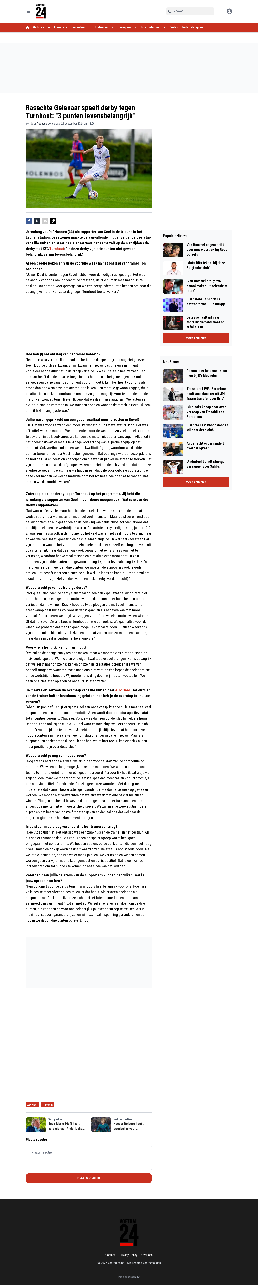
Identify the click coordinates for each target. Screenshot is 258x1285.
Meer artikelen (196, 338)
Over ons (147, 1255)
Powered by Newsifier (129, 1276)
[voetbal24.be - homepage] (41, 11)
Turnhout (56, 248)
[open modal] (229, 11)
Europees (125, 27)
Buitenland (102, 27)
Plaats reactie (89, 1178)
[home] (27, 27)
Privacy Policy (128, 1255)
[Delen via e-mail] (45, 221)
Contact (110, 1255)
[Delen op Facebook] (29, 221)
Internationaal (151, 27)
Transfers (60, 27)
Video (174, 27)
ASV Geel (122, 690)
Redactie (42, 123)
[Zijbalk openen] (28, 11)
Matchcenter (41, 27)
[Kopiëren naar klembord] (53, 221)
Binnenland (78, 27)
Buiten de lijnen (192, 27)
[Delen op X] (37, 221)
